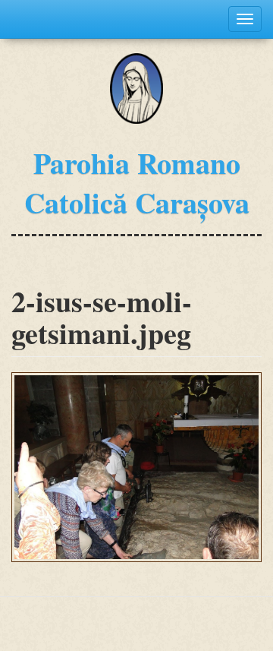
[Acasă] (137, 88)
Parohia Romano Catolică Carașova (136, 182)
